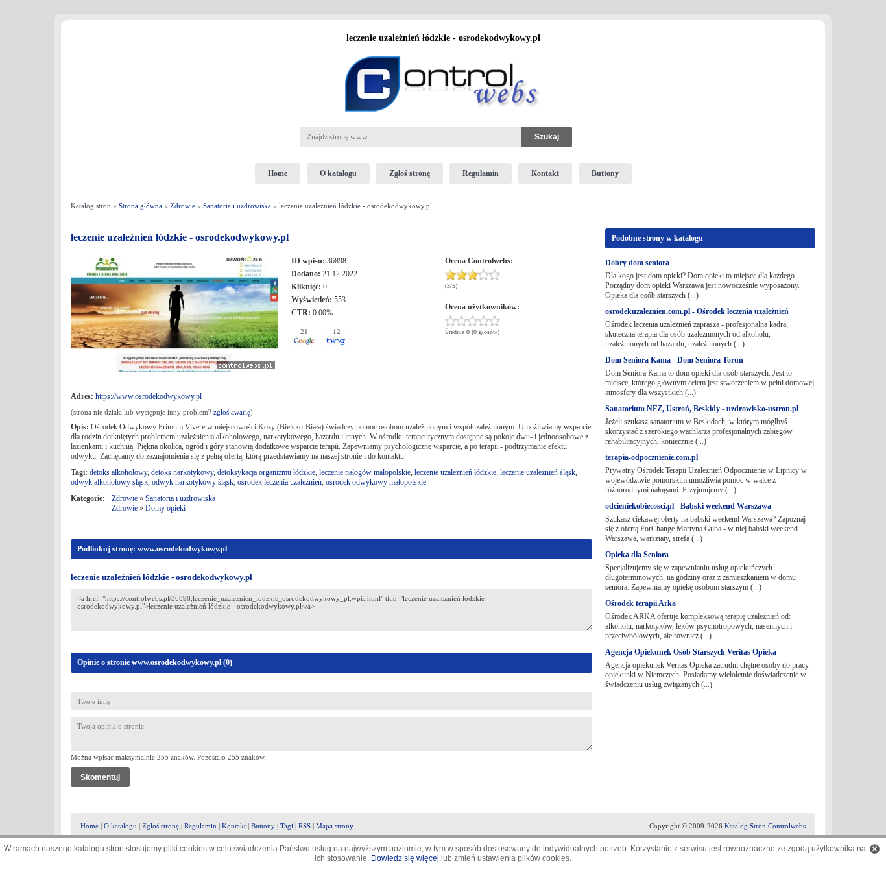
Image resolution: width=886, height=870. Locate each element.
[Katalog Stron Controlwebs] (443, 51)
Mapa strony (334, 826)
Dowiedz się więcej (405, 858)
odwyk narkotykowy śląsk (192, 482)
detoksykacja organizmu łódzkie (266, 472)
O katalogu (338, 173)
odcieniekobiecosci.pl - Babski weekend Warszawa (688, 506)
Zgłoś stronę (409, 173)
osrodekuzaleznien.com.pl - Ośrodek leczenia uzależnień (697, 311)
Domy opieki (165, 508)
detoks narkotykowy (182, 472)
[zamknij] (875, 849)
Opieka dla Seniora (637, 554)
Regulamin (480, 173)
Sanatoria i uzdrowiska (237, 206)
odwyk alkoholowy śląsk (109, 482)
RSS (304, 826)
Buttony (605, 173)
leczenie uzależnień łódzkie (455, 472)
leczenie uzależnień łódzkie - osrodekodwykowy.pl (161, 577)
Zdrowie (182, 206)
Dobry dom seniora (637, 262)
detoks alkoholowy (118, 472)
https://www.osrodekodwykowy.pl (148, 396)
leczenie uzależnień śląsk (537, 472)
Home (277, 173)
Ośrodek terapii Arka (640, 603)
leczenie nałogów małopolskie (365, 472)
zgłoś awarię (231, 412)
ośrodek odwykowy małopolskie (376, 482)
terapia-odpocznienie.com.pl (651, 457)
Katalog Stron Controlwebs (765, 826)
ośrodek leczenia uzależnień (279, 482)
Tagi (286, 826)
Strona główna (140, 206)
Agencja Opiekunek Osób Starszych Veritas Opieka (690, 652)
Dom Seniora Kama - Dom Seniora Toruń (674, 360)
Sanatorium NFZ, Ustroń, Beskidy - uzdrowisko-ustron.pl (701, 408)
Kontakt (545, 173)
